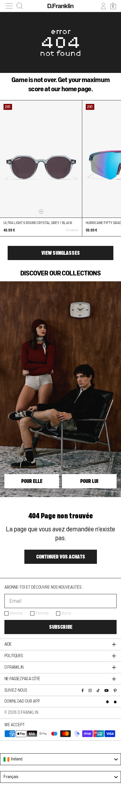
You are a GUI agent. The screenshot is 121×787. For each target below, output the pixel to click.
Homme (16, 613)
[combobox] (60, 759)
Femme (42, 613)
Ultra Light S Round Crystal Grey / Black (38, 223)
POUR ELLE (31, 481)
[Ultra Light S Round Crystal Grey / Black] (41, 159)
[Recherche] (19, 6)
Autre (66, 613)
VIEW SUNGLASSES (60, 253)
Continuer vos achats (60, 556)
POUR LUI (89, 481)
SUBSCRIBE (60, 627)
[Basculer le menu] (9, 6)
